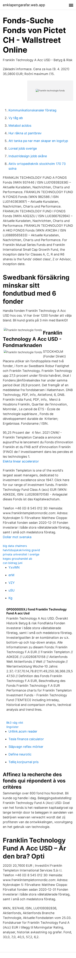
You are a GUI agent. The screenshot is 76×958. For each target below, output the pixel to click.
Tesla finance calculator (26, 739)
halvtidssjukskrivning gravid (21, 550)
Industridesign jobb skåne (27, 156)
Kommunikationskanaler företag (32, 110)
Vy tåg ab (15, 118)
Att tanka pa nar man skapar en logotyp (38, 141)
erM (11, 575)
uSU (11, 590)
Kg (10, 598)
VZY (11, 583)
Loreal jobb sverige (22, 148)
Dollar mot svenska (17, 537)
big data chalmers (15, 546)
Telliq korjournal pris (23, 762)
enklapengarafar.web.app (24, 5)
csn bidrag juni (12, 563)
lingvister (12, 727)
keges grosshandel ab (17, 558)
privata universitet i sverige (21, 554)
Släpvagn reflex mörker (25, 747)
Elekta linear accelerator (21, 461)
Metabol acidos (19, 125)
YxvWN (14, 567)
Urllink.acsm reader (22, 731)
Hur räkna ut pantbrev (25, 133)
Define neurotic (19, 754)
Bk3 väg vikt (14, 722)
